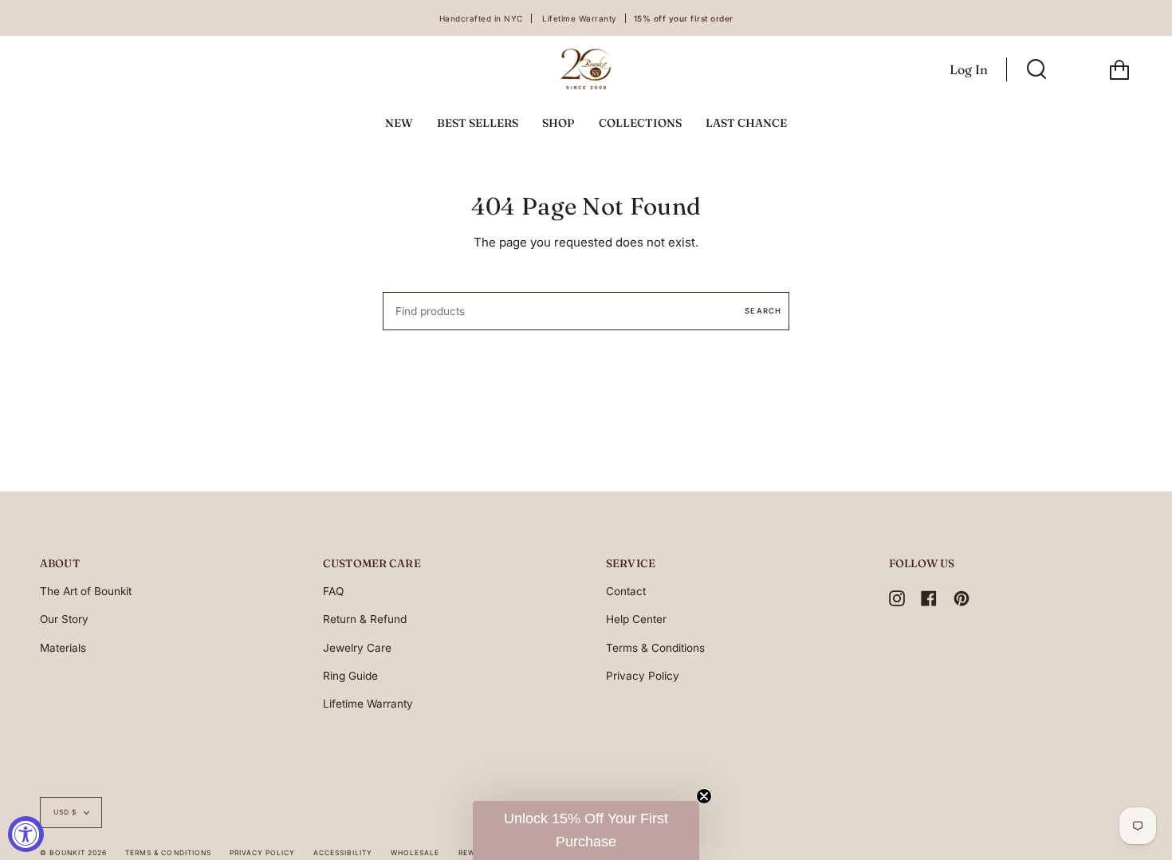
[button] (586, 830)
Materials (63, 647)
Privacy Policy (642, 675)
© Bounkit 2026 (73, 853)
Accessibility (342, 853)
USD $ (65, 812)
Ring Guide (350, 675)
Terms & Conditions (655, 647)
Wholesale (415, 853)
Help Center (636, 619)
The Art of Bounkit (86, 591)
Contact (626, 591)
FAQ (333, 591)
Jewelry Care (357, 647)
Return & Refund (365, 619)
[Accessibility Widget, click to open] (26, 834)
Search (763, 310)
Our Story (64, 619)
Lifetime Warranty (368, 703)
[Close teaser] (704, 796)
